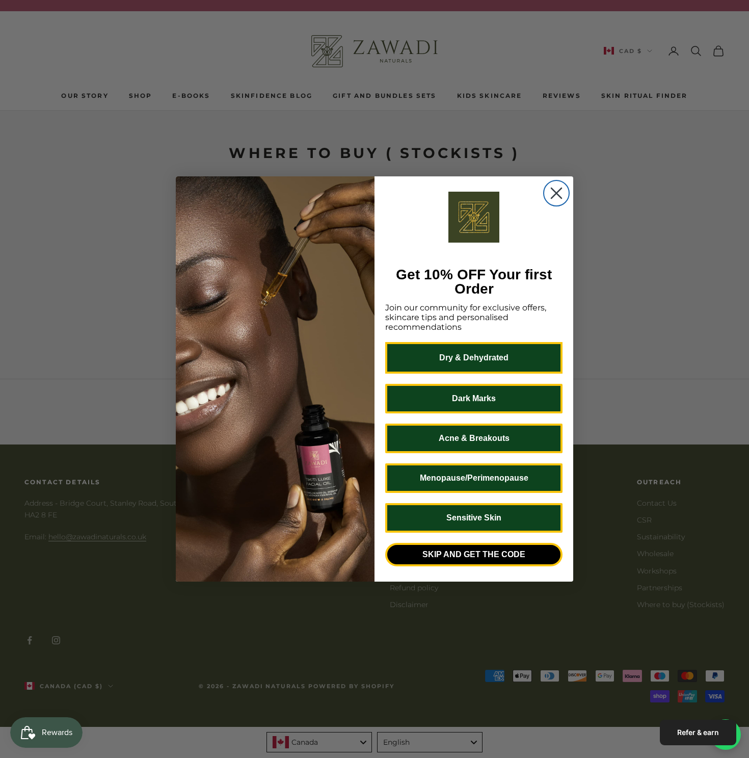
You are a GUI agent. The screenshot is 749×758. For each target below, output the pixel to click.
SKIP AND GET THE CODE (473, 554)
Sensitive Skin (473, 517)
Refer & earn (698, 732)
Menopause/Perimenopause (474, 478)
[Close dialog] (556, 193)
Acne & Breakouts (474, 438)
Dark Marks (474, 398)
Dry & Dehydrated (474, 357)
